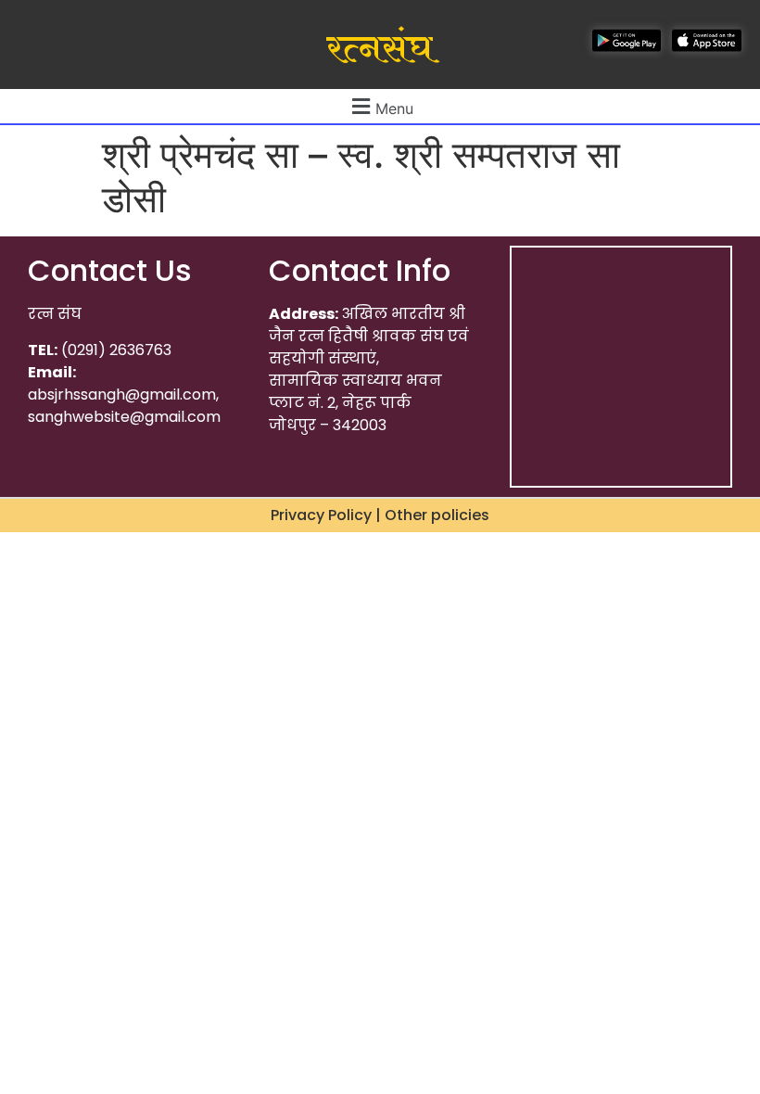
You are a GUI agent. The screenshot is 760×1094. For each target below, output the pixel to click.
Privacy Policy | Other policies (380, 515)
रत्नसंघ (379, 49)
